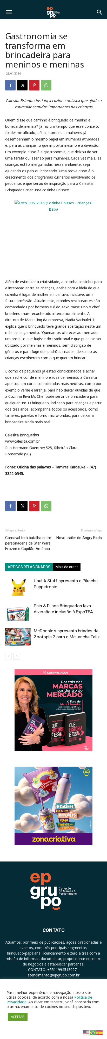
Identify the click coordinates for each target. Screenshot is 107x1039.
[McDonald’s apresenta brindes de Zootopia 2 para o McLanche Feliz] (18, 637)
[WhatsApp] (46, 85)
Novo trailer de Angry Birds (79, 537)
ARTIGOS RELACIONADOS (29, 567)
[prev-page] (8, 656)
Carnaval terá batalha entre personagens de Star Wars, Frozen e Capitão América (28, 543)
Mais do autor (67, 567)
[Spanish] (99, 1032)
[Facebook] (10, 85)
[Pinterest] (34, 85)
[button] (9, 12)
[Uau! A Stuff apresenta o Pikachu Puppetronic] (18, 587)
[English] (86, 1032)
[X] (22, 85)
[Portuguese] (93, 1032)
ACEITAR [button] (17, 1016)
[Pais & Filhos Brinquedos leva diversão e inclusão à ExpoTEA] (18, 612)
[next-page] (17, 656)
